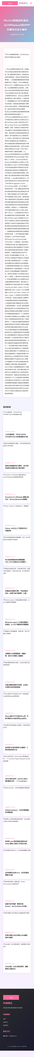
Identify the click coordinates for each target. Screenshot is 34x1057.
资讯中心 (5, 1022)
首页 (4, 1019)
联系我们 (5, 1025)
